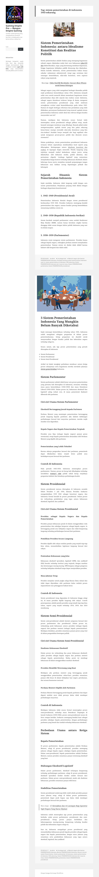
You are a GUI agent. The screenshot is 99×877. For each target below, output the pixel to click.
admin (53, 258)
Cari (7, 47)
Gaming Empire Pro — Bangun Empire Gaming (14, 28)
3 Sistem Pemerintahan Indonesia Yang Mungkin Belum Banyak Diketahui (59, 321)
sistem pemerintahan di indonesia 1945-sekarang (60, 262)
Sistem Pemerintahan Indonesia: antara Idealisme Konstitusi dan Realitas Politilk (62, 48)
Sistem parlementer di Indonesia (63, 854)
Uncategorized (61, 258)
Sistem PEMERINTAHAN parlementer (55, 858)
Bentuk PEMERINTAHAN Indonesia (67, 852)
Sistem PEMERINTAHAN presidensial (59, 266)
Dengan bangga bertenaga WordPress (52, 873)
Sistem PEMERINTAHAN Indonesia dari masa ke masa (60, 263)
